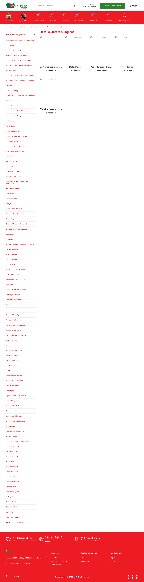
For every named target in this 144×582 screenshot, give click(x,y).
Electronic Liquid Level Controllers (18, 111)
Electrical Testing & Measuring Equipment (17, 183)
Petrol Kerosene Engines (102, 67)
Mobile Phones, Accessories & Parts (19, 65)
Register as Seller (113, 6)
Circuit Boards (11, 194)
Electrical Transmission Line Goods (18, 224)
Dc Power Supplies (13, 275)
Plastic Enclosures (12, 386)
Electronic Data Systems (15, 381)
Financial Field (11, 487)
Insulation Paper (12, 436)
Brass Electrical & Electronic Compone (20, 244)
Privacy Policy (56, 565)
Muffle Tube (10, 512)
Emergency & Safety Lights (15, 280)
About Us (54, 558)
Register (114, 561)
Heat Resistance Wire (14, 446)
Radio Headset (11, 507)
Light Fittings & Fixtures (14, 416)
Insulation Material (12, 161)
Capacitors (10, 234)
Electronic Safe (11, 411)
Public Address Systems (14, 315)
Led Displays (10, 264)
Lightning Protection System (16, 396)
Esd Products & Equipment (15, 421)
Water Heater (11, 121)
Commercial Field (12, 477)
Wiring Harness (11, 340)
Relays (8, 204)
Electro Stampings (12, 360)
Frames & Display (12, 249)
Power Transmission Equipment (17, 325)
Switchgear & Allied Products (16, 229)
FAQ (82, 558)
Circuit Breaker (11, 199)
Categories (13, 27)
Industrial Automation (13, 189)
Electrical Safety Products (15, 406)
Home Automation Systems (16, 335)
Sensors (9, 101)
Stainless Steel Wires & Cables (17, 214)
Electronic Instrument (13, 300)
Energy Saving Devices (14, 376)
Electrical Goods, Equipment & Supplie (20, 40)
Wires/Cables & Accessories (16, 55)
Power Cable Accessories (15, 270)
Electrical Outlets (12, 451)
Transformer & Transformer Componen (20, 96)
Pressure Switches (12, 320)
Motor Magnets (76, 67)
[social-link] (128, 577)
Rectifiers (9, 285)
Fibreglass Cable (12, 456)
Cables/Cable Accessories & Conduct (20, 76)
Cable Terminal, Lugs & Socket (17, 146)
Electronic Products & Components (19, 60)
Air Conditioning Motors (51, 67)
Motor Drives (127, 67)
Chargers (9, 167)
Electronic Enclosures (13, 330)
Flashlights (10, 239)
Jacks (8, 305)
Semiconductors (12, 355)
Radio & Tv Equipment (14, 350)
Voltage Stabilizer (12, 497)
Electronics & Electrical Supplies (32, 27)
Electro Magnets (12, 401)
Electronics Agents (12, 492)
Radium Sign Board (13, 502)
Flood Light (10, 391)
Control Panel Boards (13, 50)
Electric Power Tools (13, 177)
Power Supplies (11, 126)
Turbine (8, 310)
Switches (9, 86)
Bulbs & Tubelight (12, 70)
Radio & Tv (10, 462)
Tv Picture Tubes (12, 472)
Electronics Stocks (12, 482)
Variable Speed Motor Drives (53, 109)
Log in (113, 558)
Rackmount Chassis (13, 517)
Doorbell (9, 345)
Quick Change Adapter (14, 522)
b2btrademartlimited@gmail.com (18, 564)
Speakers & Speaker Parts (15, 151)
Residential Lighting (13, 254)
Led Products (10, 45)
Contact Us (85, 561)
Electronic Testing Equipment (16, 290)
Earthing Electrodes (13, 295)
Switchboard (10, 426)
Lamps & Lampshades (14, 106)
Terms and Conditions (59, 561)
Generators (10, 156)
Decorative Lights (12, 259)
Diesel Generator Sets (14, 209)
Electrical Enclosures (13, 141)
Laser (8, 371)
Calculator (10, 366)
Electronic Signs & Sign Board (16, 136)
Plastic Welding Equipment (15, 431)
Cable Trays (10, 219)
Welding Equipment (13, 131)
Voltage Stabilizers (13, 172)
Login (134, 5)
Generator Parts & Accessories (17, 441)
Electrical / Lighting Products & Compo (20, 81)
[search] (74, 5)
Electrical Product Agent (14, 467)
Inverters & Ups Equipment (15, 116)
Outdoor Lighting (12, 91)
